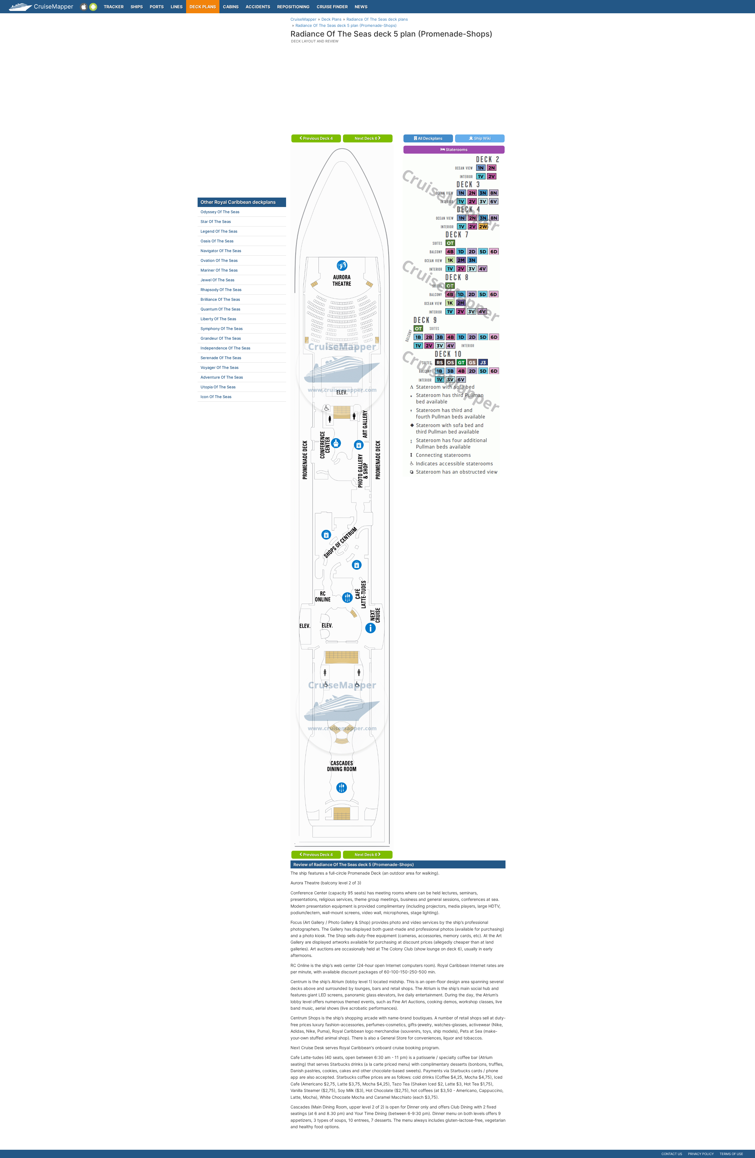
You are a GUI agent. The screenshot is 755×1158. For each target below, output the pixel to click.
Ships (137, 6)
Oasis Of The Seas (217, 241)
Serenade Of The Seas (221, 357)
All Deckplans (429, 138)
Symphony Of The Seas (222, 328)
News (361, 6)
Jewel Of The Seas (217, 279)
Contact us (672, 1154)
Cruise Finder (332, 6)
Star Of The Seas (216, 221)
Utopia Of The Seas (218, 387)
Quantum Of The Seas (220, 309)
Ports (157, 6)
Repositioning (293, 6)
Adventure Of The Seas (222, 377)
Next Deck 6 (366, 138)
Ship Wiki (482, 138)
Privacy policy (701, 1154)
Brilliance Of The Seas (220, 299)
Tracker (114, 6)
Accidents (258, 6)
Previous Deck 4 (317, 138)
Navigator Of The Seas (221, 250)
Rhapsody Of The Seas (221, 289)
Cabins (231, 6)
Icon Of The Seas (216, 396)
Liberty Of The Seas (218, 318)
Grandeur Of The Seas (221, 338)
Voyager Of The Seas (220, 367)
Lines (177, 6)
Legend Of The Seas (219, 231)
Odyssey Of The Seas (220, 211)
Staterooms (456, 149)
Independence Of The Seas (225, 348)
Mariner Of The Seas (219, 270)
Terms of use (731, 1154)
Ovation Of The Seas (219, 260)
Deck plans (203, 6)
